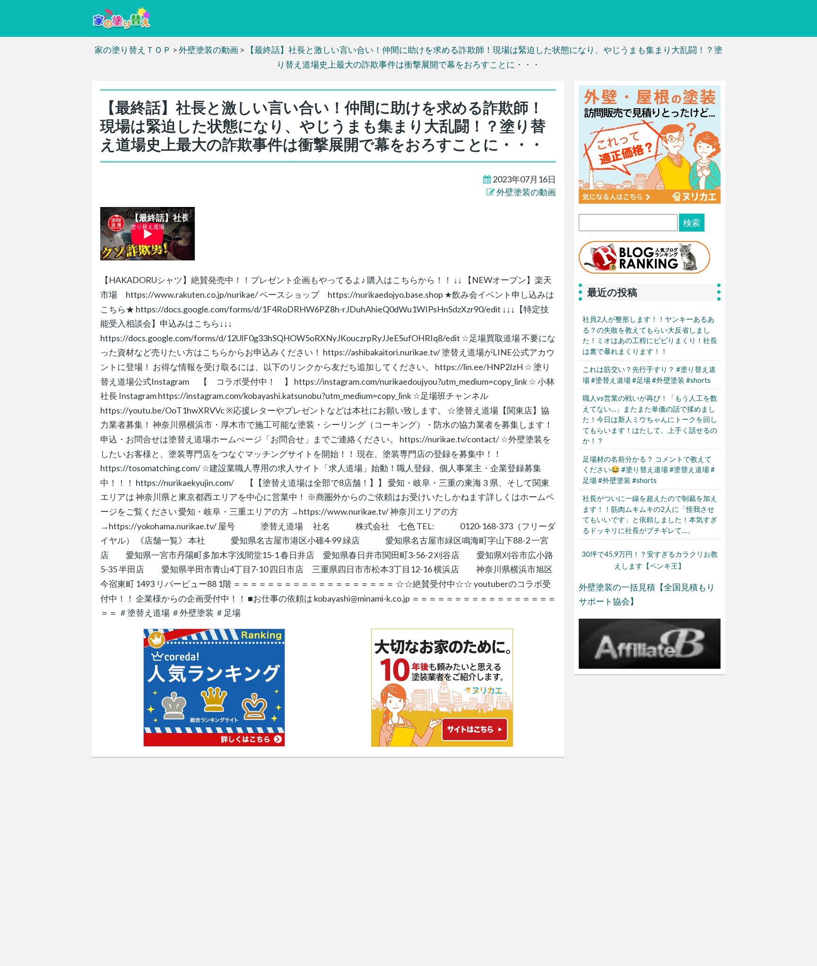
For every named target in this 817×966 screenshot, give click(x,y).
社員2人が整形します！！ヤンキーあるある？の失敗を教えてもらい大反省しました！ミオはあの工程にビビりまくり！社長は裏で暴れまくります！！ (649, 335)
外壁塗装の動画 (526, 192)
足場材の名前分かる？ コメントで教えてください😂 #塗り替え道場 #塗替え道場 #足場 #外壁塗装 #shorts (648, 469)
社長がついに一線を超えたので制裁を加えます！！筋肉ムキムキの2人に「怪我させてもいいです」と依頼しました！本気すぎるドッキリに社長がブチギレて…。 (649, 514)
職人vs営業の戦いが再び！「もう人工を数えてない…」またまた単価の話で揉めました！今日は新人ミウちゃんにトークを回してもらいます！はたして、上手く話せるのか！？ (649, 419)
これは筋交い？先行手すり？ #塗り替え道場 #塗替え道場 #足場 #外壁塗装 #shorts (649, 374)
